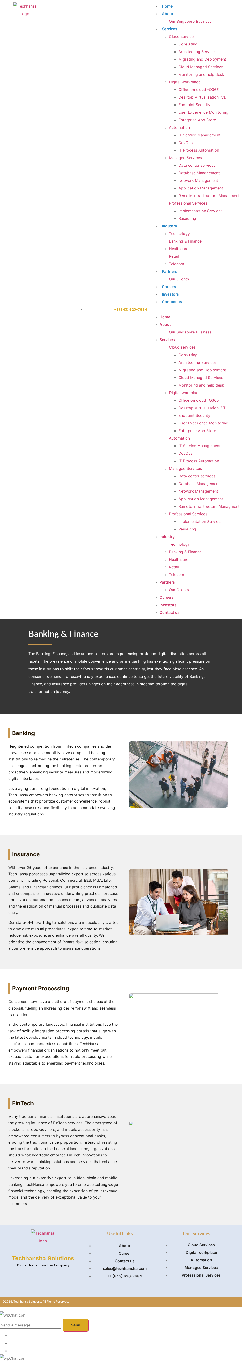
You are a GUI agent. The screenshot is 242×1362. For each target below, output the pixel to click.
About (167, 13)
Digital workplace (184, 82)
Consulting (188, 44)
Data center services (196, 165)
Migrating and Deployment (202, 59)
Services (169, 29)
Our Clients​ (179, 279)
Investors (170, 294)
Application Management (200, 188)
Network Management (198, 180)
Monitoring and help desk (201, 74)
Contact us (172, 301)
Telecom (176, 263)
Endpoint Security (194, 104)
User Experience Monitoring (203, 112)
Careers (169, 286)
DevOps (185, 142)
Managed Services (185, 157)
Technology (179, 233)
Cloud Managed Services (200, 66)
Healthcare (178, 248)
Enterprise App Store (197, 119)
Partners (169, 271)
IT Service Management (199, 135)
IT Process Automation (198, 150)
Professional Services (188, 203)
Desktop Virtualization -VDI (203, 97)
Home (167, 6)
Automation (179, 127)
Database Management (199, 173)
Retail (174, 256)
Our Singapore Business (190, 21)
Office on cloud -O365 (198, 89)
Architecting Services (197, 51)
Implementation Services (200, 210)
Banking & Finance (185, 241)
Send (75, 1325)
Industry (169, 226)
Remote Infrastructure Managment (209, 195)
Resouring (187, 218)
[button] (195, 309)
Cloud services (182, 36)
